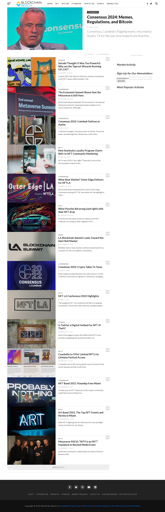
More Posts (58, 467)
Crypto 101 (89, 4)
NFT (57, 4)
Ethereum (76, 4)
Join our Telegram (109, 494)
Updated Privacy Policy (70, 506)
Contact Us (95, 494)
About (31, 494)
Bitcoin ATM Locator (128, 494)
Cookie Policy (101, 506)
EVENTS (100, 4)
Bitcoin (65, 4)
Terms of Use (88, 506)
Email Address (123, 78)
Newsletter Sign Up (80, 494)
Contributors (42, 494)
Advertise (65, 494)
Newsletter (112, 4)
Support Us (54, 494)
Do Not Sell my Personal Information (124, 506)
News (49, 4)
